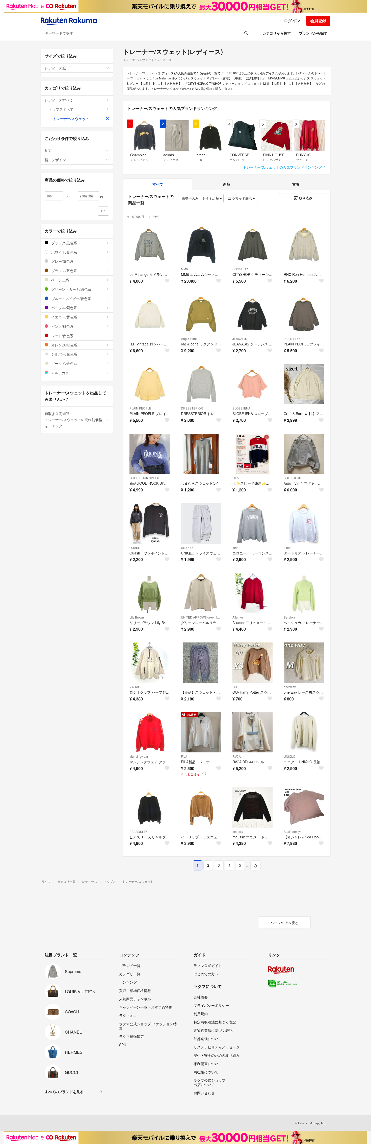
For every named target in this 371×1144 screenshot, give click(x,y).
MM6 (184, 269)
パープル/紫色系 (63, 307)
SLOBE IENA (241, 408)
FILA (235, 478)
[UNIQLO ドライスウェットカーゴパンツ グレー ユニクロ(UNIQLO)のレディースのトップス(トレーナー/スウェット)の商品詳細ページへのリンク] (201, 523)
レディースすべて (59, 99)
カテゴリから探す (276, 33)
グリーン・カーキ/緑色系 (70, 289)
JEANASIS (239, 338)
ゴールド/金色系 (63, 363)
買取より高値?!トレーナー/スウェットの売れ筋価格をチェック (73, 419)
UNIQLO (187, 547)
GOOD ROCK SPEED (144, 478)
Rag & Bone (189, 338)
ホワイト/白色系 (63, 252)
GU (234, 687)
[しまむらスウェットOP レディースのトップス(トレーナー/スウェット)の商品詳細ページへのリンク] (201, 454)
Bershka (289, 617)
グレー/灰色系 (61, 261)
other (236, 547)
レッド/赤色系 (61, 335)
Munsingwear (138, 756)
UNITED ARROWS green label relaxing (201, 617)
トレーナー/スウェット (71, 118)
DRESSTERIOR (192, 408)
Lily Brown (136, 617)
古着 (295, 184)
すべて (157, 184)
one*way (290, 687)
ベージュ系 (59, 279)
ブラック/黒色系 (63, 242)
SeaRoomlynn (293, 831)
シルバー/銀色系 (63, 354)
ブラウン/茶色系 (63, 270)
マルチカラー (61, 372)
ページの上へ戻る (284, 922)
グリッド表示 (242, 198)
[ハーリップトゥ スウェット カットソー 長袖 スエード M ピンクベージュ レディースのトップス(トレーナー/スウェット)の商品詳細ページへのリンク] (201, 807)
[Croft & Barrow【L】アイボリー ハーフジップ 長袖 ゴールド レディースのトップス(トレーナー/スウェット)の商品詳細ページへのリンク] (304, 384)
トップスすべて (61, 109)
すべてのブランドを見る (64, 1091)
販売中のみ (190, 198)
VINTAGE (135, 687)
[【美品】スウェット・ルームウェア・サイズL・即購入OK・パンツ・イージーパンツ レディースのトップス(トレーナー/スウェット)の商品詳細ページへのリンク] (201, 662)
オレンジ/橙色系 (63, 344)
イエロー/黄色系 (63, 316)
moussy (237, 831)
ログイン (292, 20)
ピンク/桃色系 (61, 326)
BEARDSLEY (138, 831)
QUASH (134, 547)
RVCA (236, 756)
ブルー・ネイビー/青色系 (70, 298)
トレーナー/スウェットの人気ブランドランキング (283, 167)
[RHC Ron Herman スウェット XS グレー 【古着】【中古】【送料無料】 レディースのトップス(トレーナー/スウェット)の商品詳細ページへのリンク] (304, 245)
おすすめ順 (211, 198)
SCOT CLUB (292, 478)
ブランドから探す (313, 33)
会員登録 (318, 20)
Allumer (237, 617)
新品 (226, 184)
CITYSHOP (240, 269)
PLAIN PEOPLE (294, 338)
